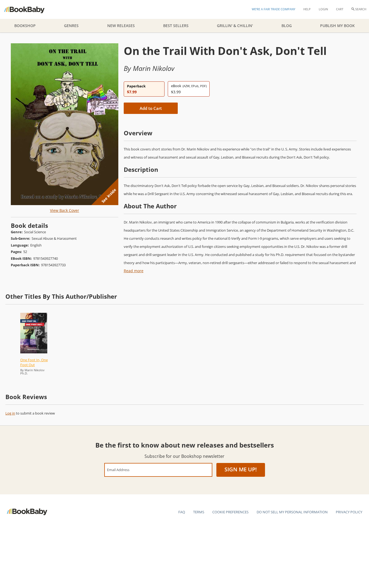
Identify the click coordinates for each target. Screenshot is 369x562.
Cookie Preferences (230, 512)
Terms (198, 512)
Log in (10, 413)
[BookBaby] (29, 9)
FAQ (181, 512)
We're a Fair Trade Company (273, 9)
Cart (339, 9)
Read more (133, 270)
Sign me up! (240, 469)
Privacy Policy (349, 512)
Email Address (118, 469)
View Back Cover (64, 210)
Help (307, 9)
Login (323, 9)
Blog (286, 25)
